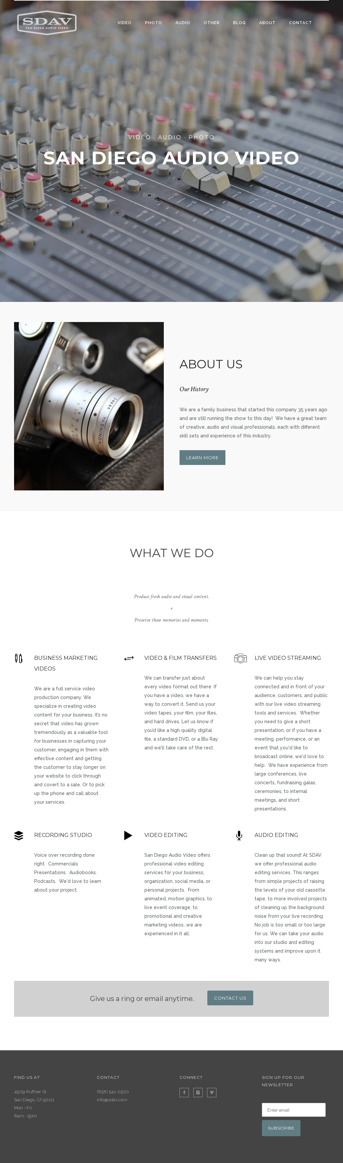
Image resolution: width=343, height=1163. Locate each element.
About (267, 22)
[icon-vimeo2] (211, 1092)
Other (212, 22)
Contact (300, 22)
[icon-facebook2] (186, 1092)
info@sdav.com (112, 1099)
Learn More (202, 457)
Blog (239, 22)
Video (125, 22)
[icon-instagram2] (199, 1092)
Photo (153, 22)
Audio (183, 22)
